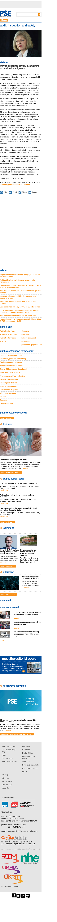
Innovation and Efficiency (10, 373)
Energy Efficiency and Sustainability (14, 369)
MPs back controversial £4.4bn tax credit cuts (18, 316)
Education (4, 400)
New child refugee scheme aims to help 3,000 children (18, 302)
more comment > (8, 566)
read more (4, 490)
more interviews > (8, 594)
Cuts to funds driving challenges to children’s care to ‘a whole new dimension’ (20, 286)
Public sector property (9, 390)
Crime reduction (6, 404)
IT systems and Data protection (12, 376)
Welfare (3, 397)
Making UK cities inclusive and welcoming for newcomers (18, 281)
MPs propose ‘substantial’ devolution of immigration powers (20, 292)
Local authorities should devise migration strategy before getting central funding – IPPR (19, 311)
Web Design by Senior (9, 887)
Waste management (8, 393)
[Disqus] (21, 231)
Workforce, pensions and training (13, 359)
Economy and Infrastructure (11, 355)
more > (25, 468)
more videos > (7, 418)
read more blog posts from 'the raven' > (16, 734)
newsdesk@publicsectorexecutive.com (22, 831)
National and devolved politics (12, 366)
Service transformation (9, 379)
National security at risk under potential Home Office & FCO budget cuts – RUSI (20, 320)
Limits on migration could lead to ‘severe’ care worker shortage (18, 297)
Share (24, 192)
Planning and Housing (8, 383)
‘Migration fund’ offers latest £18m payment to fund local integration (20, 276)
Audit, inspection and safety (11, 362)
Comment (35, 192)
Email (14, 192)
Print (5, 192)
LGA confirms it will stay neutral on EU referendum (20, 307)
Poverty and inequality (9, 386)
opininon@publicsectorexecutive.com (15, 185)
